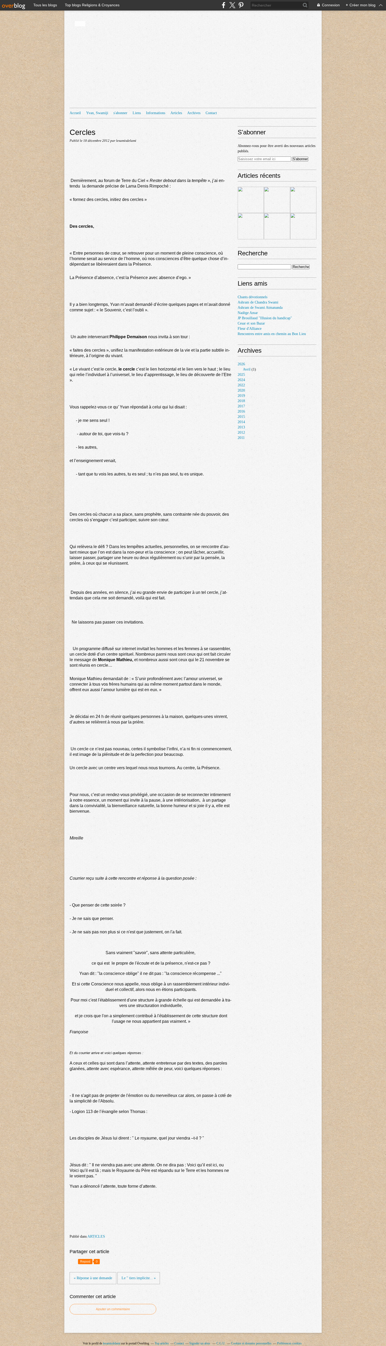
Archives (193, 113)
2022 (241, 385)
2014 (241, 422)
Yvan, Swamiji (97, 113)
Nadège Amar (248, 313)
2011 (241, 438)
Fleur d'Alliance (250, 329)
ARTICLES (96, 1236)
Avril (247, 369)
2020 (241, 390)
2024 (241, 380)
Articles (176, 113)
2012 (241, 432)
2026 (241, 364)
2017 (241, 406)
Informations (155, 113)
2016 (241, 411)
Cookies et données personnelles (251, 1343)
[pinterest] (241, 5)
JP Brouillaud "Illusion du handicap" (265, 318)
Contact (211, 113)
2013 (241, 427)
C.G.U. (221, 1343)
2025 (241, 375)
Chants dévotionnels (252, 297)
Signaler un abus (200, 1343)
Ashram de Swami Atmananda (260, 308)
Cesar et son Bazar (251, 323)
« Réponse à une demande (93, 1278)
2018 (241, 401)
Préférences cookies (289, 1343)
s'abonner (120, 113)
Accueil (75, 113)
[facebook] (223, 5)
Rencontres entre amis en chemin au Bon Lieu (272, 334)
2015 (241, 417)
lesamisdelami (111, 1343)
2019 (241, 396)
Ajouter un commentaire (113, 1309)
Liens (137, 113)
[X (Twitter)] (232, 5)
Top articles (162, 1343)
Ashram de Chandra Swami (258, 302)
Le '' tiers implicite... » (139, 1278)
